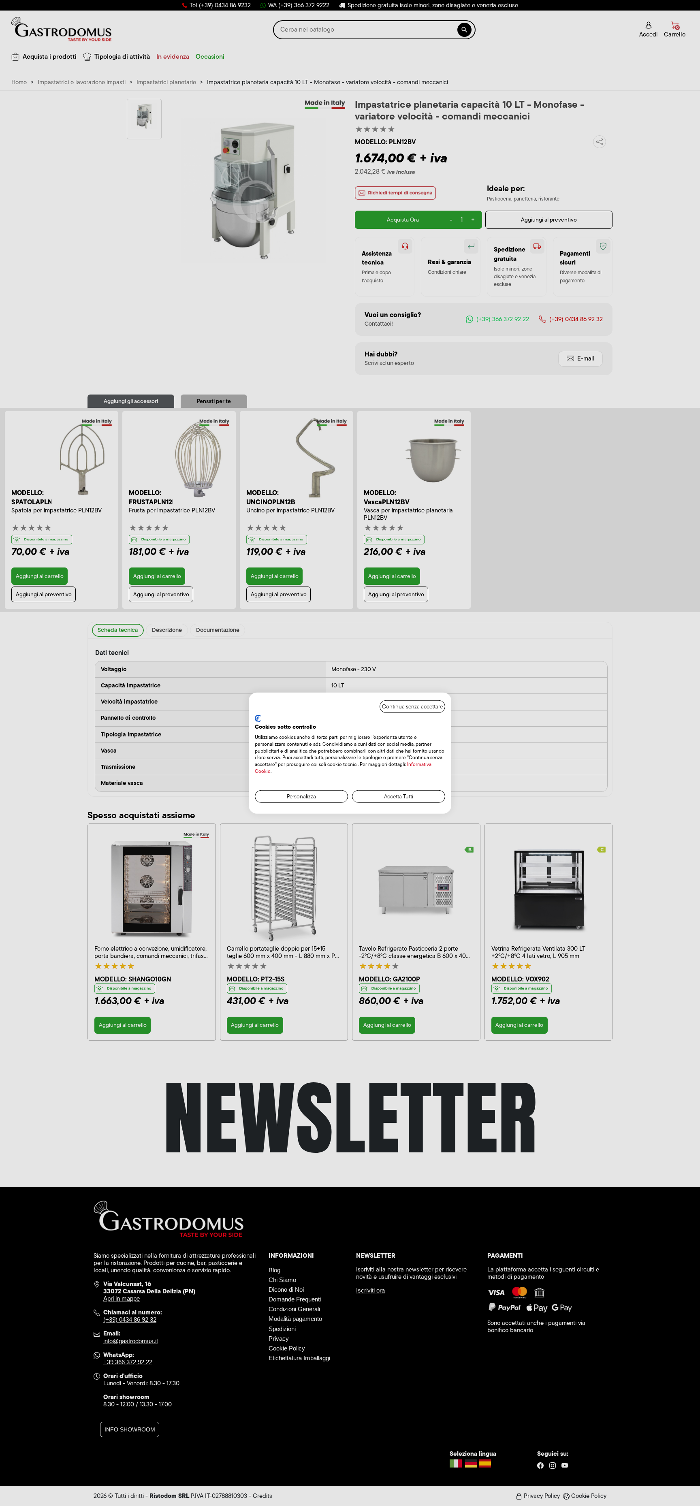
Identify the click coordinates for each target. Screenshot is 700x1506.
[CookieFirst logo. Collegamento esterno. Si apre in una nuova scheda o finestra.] (258, 718)
